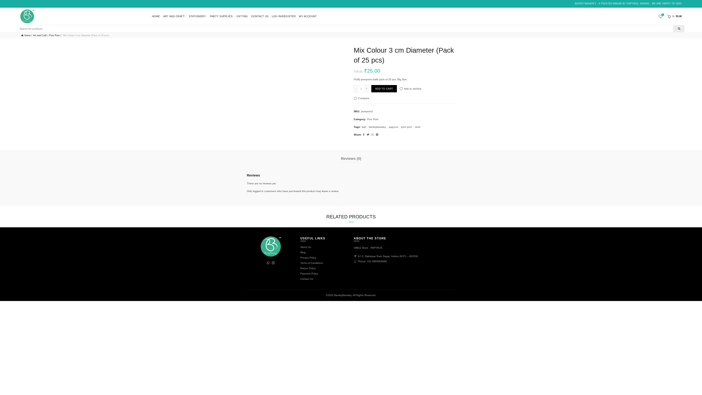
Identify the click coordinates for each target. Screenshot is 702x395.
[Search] (678, 28)
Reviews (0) (351, 159)
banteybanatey (377, 126)
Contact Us (260, 16)
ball (364, 126)
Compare (363, 98)
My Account (308, 16)
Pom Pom (54, 35)
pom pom (406, 126)
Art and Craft (174, 16)
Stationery (197, 16)
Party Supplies (221, 16)
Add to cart (384, 88)
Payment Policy (309, 273)
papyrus (393, 126)
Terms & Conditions (311, 263)
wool (417, 126)
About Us (305, 247)
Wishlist (662, 15)
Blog (302, 252)
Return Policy (308, 268)
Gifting (242, 16)
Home (156, 16)
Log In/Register (284, 16)
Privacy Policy (308, 257)
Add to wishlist (412, 88)
